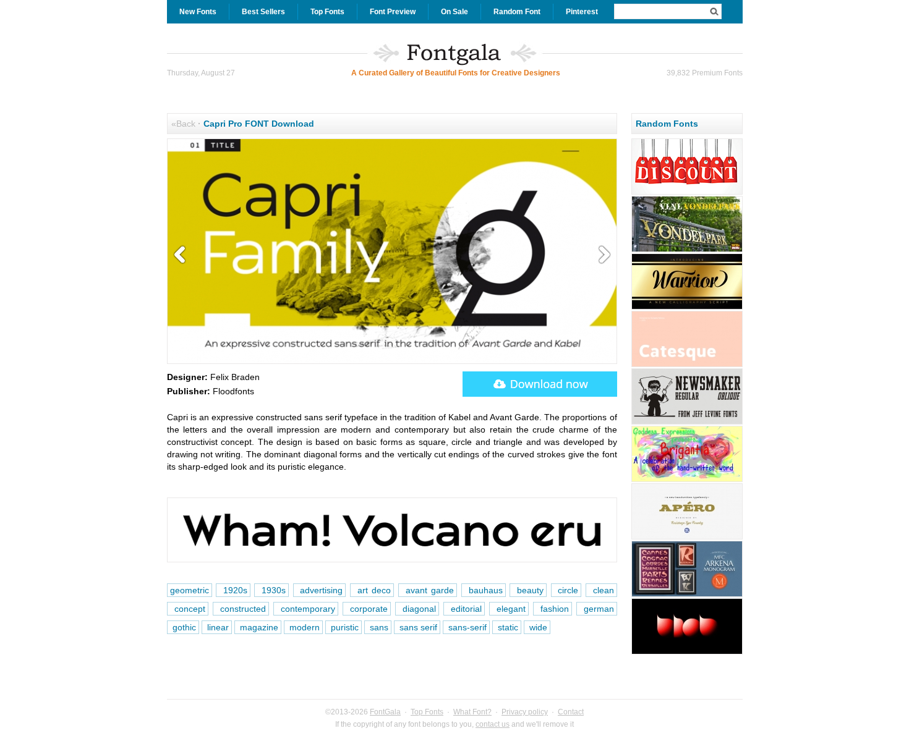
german (596, 609)
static (506, 627)
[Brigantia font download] (687, 480)
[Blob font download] (687, 653)
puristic (343, 627)
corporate (367, 609)
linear (217, 627)
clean (601, 590)
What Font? (472, 712)
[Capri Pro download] (540, 384)
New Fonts (197, 11)
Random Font (516, 11)
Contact (571, 712)
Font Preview (393, 11)
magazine (257, 627)
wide (537, 627)
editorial (464, 609)
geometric (189, 590)
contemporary (305, 609)
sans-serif (466, 627)
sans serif (417, 627)
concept (187, 609)
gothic (183, 627)
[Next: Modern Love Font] (601, 255)
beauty (528, 590)
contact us (493, 724)
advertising (319, 590)
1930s (271, 590)
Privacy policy (524, 712)
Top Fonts (327, 11)
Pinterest (582, 11)
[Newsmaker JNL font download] (687, 423)
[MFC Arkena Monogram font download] (687, 595)
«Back (183, 124)
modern (303, 627)
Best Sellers (263, 11)
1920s (233, 590)
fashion (552, 609)
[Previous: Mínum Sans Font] (182, 255)
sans (377, 627)
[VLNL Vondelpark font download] (687, 250)
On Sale (454, 11)
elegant (509, 609)
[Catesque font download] (687, 365)
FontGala (385, 712)
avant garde (427, 590)
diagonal (417, 609)
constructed (241, 609)
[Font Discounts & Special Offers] (687, 193)
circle (566, 590)
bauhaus (483, 590)
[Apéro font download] (687, 538)
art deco (372, 590)
